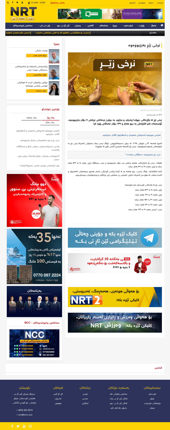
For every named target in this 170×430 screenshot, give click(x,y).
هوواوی (58, 403)
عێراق (152, 398)
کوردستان (152, 394)
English (22, 19)
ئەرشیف (132, 3)
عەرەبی (85, 398)
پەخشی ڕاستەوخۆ (58, 2)
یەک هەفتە (32, 117)
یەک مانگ (49, 122)
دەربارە (151, 3)
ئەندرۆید (58, 398)
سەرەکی (160, 3)
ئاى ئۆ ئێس (58, 394)
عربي (13, 19)
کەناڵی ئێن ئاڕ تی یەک (119, 398)
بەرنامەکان (103, 25)
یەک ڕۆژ (50, 117)
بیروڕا (115, 25)
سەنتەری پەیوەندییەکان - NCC (42, 323)
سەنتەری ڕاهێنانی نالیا (118, 394)
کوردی (31, 19)
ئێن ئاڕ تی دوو (63, 25)
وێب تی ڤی (44, 25)
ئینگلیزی (85, 403)
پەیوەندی (141, 3)
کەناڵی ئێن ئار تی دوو (118, 403)
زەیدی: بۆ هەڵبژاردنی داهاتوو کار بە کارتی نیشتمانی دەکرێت (78, 32)
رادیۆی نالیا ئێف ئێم (119, 408)
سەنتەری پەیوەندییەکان (22, 25)
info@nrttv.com (25, 415)
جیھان (152, 408)
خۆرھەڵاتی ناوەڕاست (152, 403)
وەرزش (78, 25)
